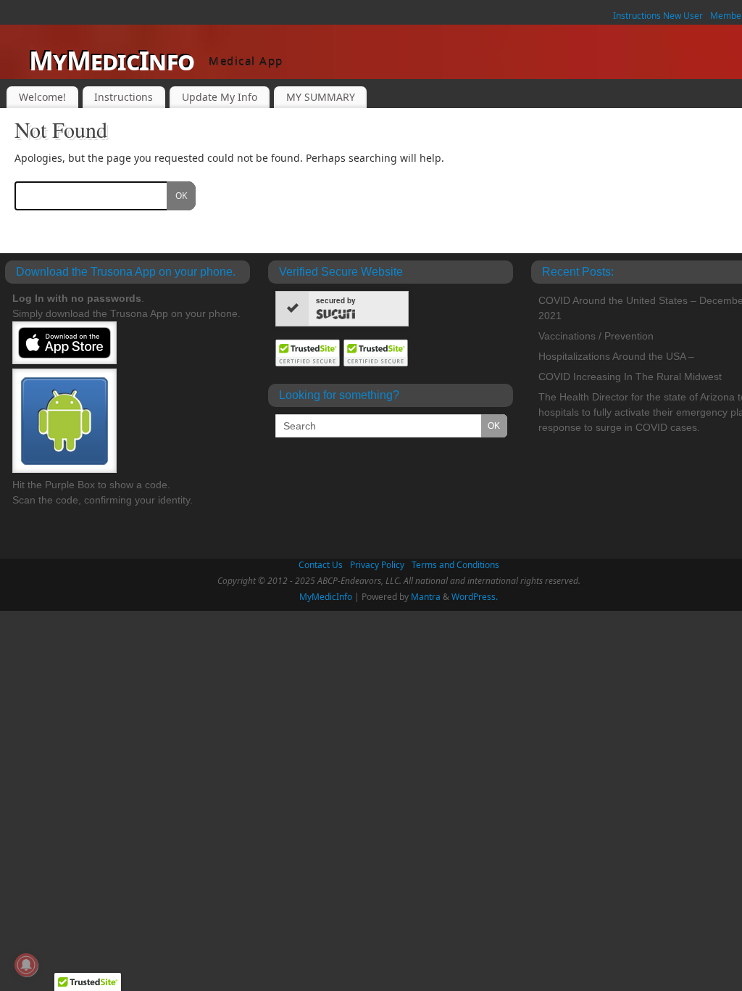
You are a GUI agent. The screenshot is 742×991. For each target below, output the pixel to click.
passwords (114, 298)
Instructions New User (658, 15)
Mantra (426, 597)
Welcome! (42, 97)
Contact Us (321, 565)
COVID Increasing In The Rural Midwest (630, 376)
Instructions (123, 97)
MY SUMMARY (320, 97)
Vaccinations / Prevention (596, 336)
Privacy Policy (377, 565)
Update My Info (219, 97)
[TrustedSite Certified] (308, 353)
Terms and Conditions (455, 565)
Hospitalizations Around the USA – (616, 356)
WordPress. (474, 597)
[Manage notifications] (26, 964)
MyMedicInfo (111, 60)
